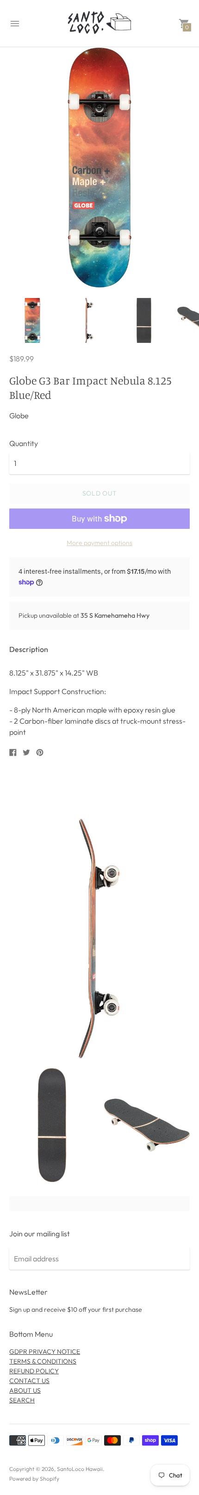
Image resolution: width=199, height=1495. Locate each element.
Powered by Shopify (34, 1478)
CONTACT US (29, 1381)
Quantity (23, 443)
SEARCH (22, 1400)
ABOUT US (25, 1390)
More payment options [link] (99, 543)
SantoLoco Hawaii (80, 1468)
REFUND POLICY (34, 1371)
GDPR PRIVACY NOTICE (44, 1351)
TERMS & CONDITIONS (42, 1361)
